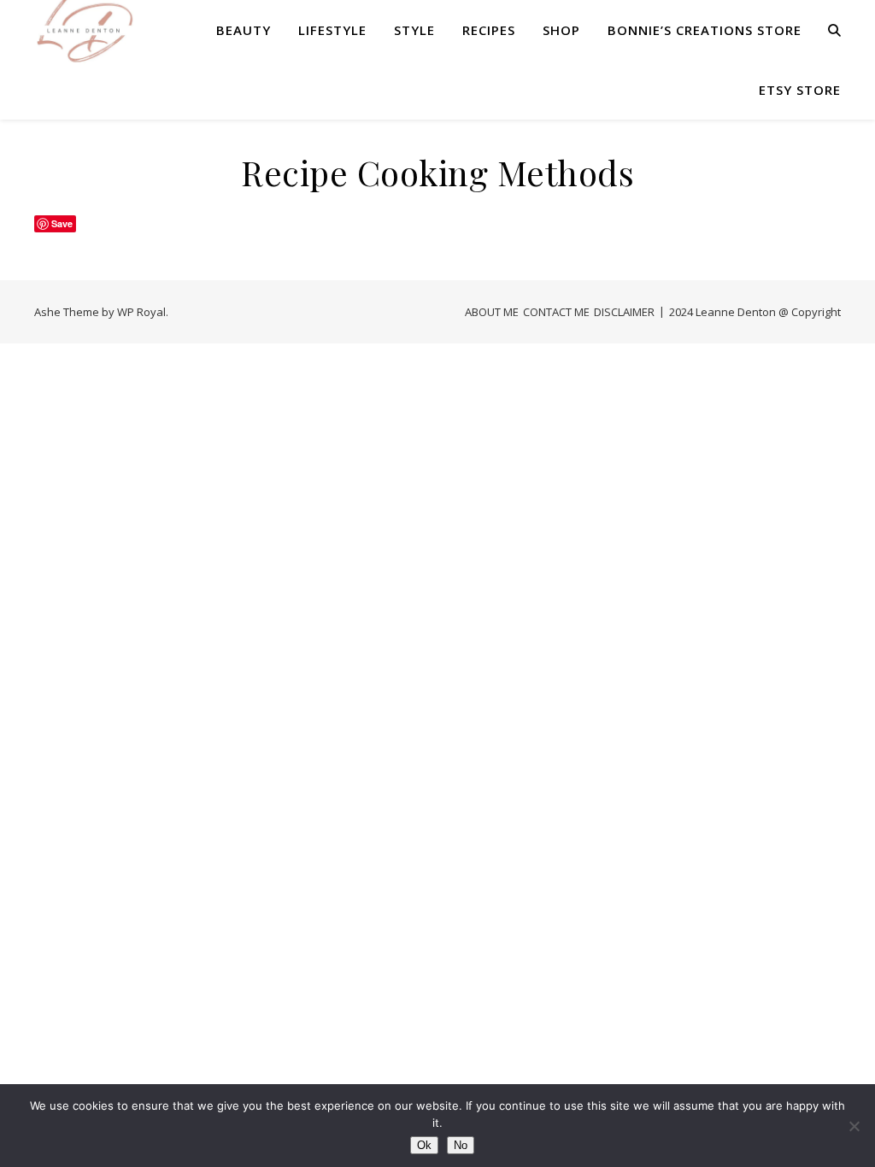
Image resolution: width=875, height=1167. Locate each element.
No (460, 1145)
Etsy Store (800, 89)
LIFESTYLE (332, 29)
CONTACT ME (556, 312)
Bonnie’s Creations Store (705, 29)
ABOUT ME (492, 312)
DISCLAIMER (624, 312)
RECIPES (488, 29)
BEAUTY (243, 29)
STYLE (414, 29)
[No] (853, 1126)
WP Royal (141, 312)
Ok (424, 1145)
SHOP (561, 29)
